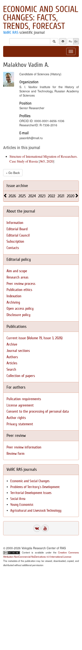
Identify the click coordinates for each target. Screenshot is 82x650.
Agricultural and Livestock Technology (35, 511)
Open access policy (20, 308)
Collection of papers (21, 376)
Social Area (17, 499)
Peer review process (21, 283)
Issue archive (17, 185)
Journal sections (18, 351)
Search (11, 369)
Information (15, 223)
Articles (12, 363)
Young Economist (21, 505)
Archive (12, 344)
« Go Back (13, 173)
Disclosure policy (18, 315)
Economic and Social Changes (30, 481)
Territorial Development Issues (31, 493)
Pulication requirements (24, 399)
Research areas (17, 277)
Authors (12, 357)
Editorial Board (17, 229)
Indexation (14, 296)
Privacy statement (20, 424)
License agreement (20, 405)
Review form (15, 453)
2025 (22, 196)
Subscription (15, 241)
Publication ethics (19, 290)
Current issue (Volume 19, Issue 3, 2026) (34, 338)
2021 (61, 196)
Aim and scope (17, 271)
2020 (70, 196)
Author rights (16, 418)
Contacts (13, 248)
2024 (32, 196)
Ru (70, 41)
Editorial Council (18, 235)
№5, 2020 (46, 161)
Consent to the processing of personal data (38, 411)
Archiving (13, 302)
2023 (41, 196)
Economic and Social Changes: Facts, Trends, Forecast (40, 17)
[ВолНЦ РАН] (37, 528)
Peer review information (24, 447)
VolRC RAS (10, 32)
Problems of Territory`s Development (35, 487)
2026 (12, 196)
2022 (51, 196)
